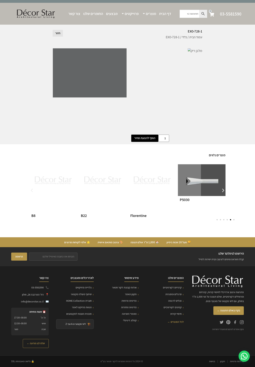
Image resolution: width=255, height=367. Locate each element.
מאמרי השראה (129, 313)
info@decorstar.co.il (32, 301)
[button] (31, 190)
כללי (184, 37)
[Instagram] (242, 322)
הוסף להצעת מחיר (144, 138)
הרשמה (19, 256)
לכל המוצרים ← (175, 322)
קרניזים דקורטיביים (172, 287)
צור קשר (74, 13)
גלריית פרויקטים (84, 287)
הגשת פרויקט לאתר (82, 307)
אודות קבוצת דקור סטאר (124, 287)
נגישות (212, 361)
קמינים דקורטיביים (173, 307)
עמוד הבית (195, 37)
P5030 (184, 199)
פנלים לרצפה (175, 300)
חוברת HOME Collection (79, 300)
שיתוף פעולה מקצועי (81, 294)
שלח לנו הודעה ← (36, 343)
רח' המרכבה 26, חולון (33, 294)
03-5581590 (230, 14)
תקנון (222, 361)
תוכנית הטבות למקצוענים (79, 313)
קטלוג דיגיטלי (130, 320)
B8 (33, 215)
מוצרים (151, 13)
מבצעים (112, 13)
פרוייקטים (132, 13)
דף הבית (165, 13)
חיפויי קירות (176, 313)
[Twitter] (222, 322)
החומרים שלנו (93, 13)
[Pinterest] (228, 322)
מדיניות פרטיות (129, 300)
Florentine (138, 215)
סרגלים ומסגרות (173, 294)
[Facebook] (235, 322)
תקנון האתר (131, 294)
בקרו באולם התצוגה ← (228, 310)
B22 (84, 215)
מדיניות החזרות (129, 307)
